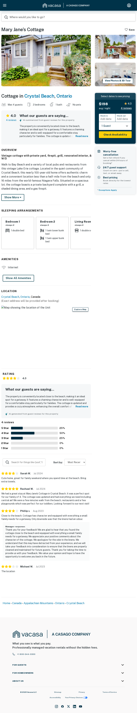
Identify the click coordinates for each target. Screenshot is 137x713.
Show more (12, 197)
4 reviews (11, 120)
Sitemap (57, 692)
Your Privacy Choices (74, 697)
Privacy (82, 692)
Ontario (64, 96)
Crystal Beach (39, 96)
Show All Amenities (18, 278)
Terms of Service (109, 692)
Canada (17, 603)
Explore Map (80, 309)
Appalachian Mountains (38, 603)
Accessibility (55, 697)
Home (6, 603)
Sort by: (58, 462)
